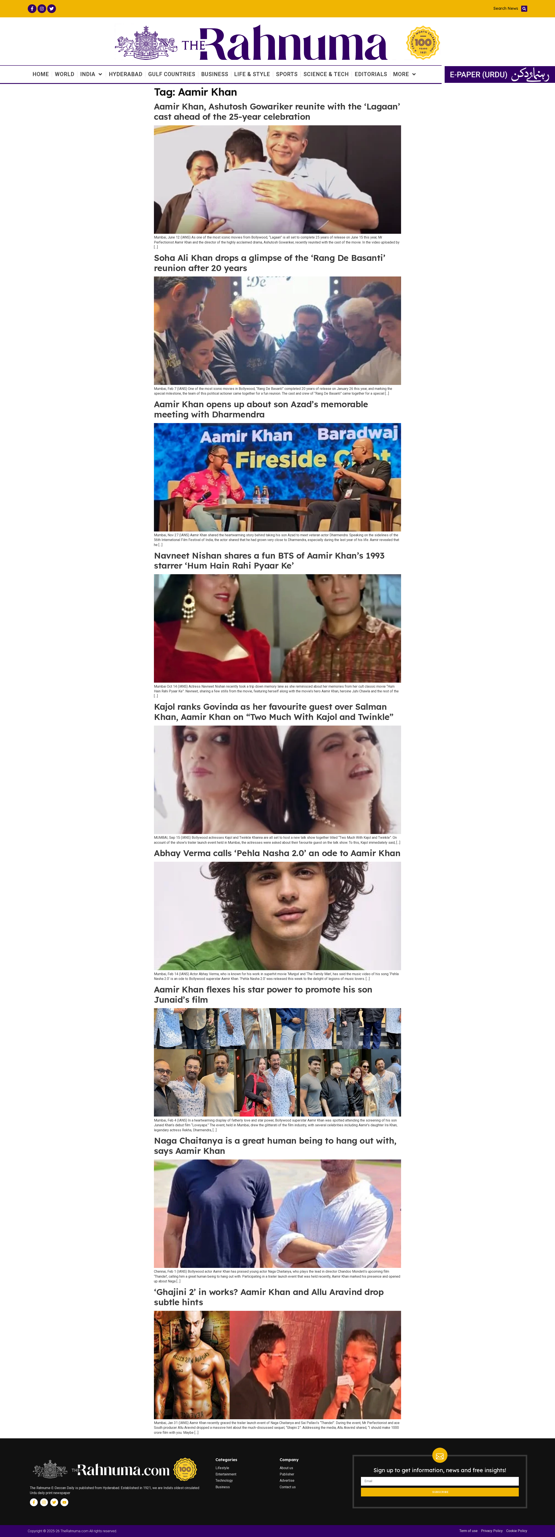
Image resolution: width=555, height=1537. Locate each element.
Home (41, 74)
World (64, 74)
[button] (524, 9)
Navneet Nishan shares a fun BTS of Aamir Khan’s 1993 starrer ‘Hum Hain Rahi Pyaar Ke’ (269, 560)
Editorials (371, 74)
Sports (287, 74)
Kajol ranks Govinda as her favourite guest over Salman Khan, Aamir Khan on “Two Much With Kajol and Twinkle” (273, 711)
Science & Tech (326, 74)
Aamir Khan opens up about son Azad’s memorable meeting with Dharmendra (261, 409)
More (401, 74)
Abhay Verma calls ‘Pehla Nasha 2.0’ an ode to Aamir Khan (277, 853)
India (87, 74)
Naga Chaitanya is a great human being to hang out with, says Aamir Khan (275, 1145)
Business (214, 74)
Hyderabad (125, 74)
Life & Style (252, 74)
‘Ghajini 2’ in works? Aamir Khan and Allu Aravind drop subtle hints (269, 1297)
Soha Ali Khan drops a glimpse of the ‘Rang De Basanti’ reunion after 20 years (269, 262)
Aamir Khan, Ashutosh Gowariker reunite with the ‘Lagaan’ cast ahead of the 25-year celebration (277, 111)
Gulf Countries (171, 74)
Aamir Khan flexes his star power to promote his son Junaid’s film (263, 994)
